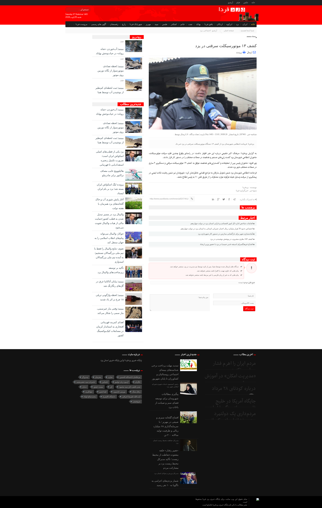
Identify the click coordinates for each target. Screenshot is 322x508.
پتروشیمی (136, 401)
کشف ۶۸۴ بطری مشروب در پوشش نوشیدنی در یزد (231, 239)
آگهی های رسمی (98, 24)
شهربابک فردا (136, 24)
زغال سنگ (136, 392)
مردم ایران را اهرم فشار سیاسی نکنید (234, 366)
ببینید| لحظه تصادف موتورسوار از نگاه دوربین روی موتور (110, 70)
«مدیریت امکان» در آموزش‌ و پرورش (230, 379)
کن (111, 387)
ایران (245, 24)
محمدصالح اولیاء (90, 397)
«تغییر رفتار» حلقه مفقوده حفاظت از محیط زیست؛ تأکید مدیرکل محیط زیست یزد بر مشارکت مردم (165, 459)
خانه (253, 2)
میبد (156, 24)
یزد (237, 24)
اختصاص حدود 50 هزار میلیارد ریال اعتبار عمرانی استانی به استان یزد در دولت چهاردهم (217, 228)
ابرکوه (229, 24)
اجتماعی (207, 30)
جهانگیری (88, 392)
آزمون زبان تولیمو (121, 382)
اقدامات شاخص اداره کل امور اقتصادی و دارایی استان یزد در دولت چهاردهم (222, 223)
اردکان (220, 24)
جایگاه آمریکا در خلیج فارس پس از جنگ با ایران (233, 404)
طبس (164, 24)
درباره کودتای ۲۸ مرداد (234, 388)
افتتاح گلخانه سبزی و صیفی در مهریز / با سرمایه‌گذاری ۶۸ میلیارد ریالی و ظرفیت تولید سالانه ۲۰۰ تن (165, 426)
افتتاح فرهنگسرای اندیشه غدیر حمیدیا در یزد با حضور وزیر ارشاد (226, 244)
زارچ (124, 24)
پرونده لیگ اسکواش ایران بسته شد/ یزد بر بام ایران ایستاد (110, 189)
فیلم (238, 2)
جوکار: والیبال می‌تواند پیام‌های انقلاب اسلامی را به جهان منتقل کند (109, 238)
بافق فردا (208, 24)
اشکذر (174, 24)
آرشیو (230, 2)
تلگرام (137, 382)
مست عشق (98, 387)
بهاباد (198, 24)
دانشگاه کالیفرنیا (109, 397)
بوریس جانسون (119, 392)
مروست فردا (81, 24)
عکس (245, 2)
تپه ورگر (85, 377)
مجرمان (98, 377)
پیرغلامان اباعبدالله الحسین (130, 377)
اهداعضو (102, 392)
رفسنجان (114, 24)
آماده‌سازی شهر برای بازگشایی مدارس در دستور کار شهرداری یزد (225, 234)
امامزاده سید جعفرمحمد (85, 382)
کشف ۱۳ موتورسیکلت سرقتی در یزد (226, 46)
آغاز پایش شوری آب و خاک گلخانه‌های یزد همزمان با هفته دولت (109, 204)
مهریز (148, 24)
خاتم (182, 24)
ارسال (249, 52)
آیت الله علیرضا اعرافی (131, 397)
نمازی (110, 377)
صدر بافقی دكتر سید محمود (129, 387)
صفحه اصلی (229, 30)
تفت (190, 24)
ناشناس (105, 382)
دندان (84, 387)
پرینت (239, 52)
